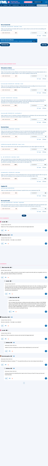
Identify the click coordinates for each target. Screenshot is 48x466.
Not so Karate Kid (5, 24)
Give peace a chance (6, 68)
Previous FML (5, 44)
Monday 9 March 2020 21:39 (6, 270)
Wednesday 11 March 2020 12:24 (10, 345)
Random (5, 5)
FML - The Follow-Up (30, 5)
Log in (46, 2)
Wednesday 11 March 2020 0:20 (6, 359)
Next (24, 215)
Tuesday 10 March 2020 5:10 (6, 224)
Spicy (10, 5)
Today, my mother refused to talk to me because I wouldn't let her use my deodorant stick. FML (20, 190)
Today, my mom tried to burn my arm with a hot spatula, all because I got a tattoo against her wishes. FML (22, 146)
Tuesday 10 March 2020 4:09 (6, 320)
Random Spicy (16, 5)
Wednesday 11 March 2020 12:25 (10, 371)
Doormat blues (5, 127)
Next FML (44, 44)
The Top (22, 5)
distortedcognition (6, 356)
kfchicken (8, 342)
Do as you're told (5, 200)
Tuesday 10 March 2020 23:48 (14, 300)
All (1, 5)
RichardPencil (5, 235)
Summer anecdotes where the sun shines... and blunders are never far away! (18, 40)
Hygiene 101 (4, 186)
